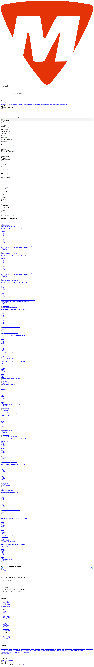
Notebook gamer (60, 649)
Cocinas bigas (46, 650)
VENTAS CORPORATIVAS (61, 104)
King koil (59, 650)
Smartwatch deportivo (15, 650)
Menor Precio (3, 153)
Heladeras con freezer (25, 649)
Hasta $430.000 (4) (4, 149)
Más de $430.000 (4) (5, 150)
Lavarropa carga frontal (39, 649)
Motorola (36, 647)
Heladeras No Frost (21, 647)
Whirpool (82, 650)
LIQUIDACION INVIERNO (17, 104)
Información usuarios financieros (24, 652)
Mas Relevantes (4, 152)
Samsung (14, 647)
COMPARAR (5, 248)
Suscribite (22, 589)
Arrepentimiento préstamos (6, 652)
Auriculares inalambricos (35, 650)
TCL (74, 649)
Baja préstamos (15, 652)
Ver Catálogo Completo (5, 606)
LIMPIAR (7, 120)
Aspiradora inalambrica (80, 649)
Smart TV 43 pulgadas (49, 649)
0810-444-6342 (4, 582)
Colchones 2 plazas (4, 649)
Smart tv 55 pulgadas (87, 647)
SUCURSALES (51, 104)
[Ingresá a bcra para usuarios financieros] (7, 660)
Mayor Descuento (4, 157)
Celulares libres (7, 650)
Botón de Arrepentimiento (6, 640)
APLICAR (3, 120)
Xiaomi (2, 650)
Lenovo (32, 649)
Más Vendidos (3, 158)
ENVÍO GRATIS (44, 104)
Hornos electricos (89, 649)
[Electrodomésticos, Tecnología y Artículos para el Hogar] (47, 84)
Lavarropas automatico (73, 647)
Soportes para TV (65, 650)
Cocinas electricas (68, 649)
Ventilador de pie (41, 647)
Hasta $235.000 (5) (4, 148)
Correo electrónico (4, 589)
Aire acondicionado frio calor (62, 647)
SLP (42, 650)
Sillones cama (24, 650)
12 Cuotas (3, 125)
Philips (10, 649)
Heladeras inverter (50, 647)
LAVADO (26, 104)
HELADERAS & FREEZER (34, 104)
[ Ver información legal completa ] (49, 658)
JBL (28, 650)
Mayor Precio (3, 155)
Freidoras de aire (53, 650)
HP (55, 649)
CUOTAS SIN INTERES (6, 104)
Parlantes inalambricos (74, 650)
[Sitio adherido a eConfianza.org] (4, 661)
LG (55, 647)
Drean (80, 647)
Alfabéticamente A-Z (5, 156)
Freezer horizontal (29, 647)
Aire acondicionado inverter (6, 647)
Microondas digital (16, 649)
